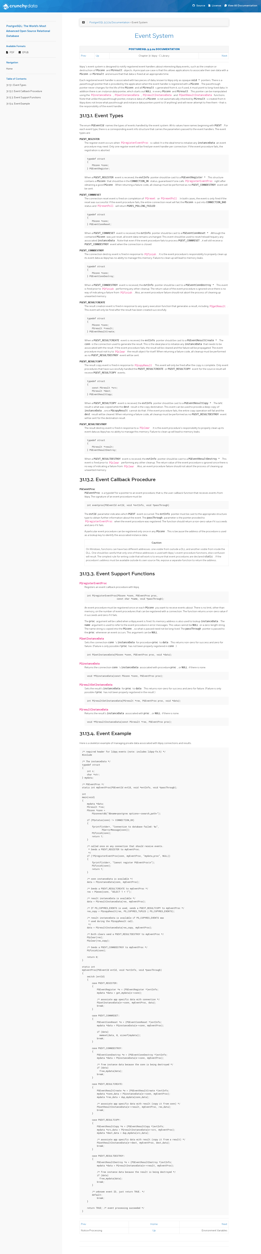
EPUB (25, 52)
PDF (12, 52)
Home (9, 68)
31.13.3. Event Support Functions (23, 97)
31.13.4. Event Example (18, 103)
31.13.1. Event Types (16, 85)
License (216, 5)
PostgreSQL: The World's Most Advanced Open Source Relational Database (28, 31)
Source (200, 5)
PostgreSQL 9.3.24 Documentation (109, 22)
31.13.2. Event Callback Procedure (24, 91)
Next (224, 55)
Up (97, 55)
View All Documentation (242, 5)
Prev (83, 55)
